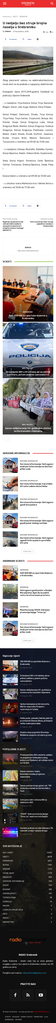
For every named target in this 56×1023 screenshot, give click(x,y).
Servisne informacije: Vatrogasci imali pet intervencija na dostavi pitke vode (36, 466)
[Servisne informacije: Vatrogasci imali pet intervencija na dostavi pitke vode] (10, 465)
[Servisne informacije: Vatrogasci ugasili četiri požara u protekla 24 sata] (10, 539)
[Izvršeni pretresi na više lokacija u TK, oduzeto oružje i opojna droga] (10, 832)
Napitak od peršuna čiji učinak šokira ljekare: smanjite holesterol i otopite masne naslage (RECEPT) (13, 226)
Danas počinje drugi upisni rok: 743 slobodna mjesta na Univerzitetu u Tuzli (35, 788)
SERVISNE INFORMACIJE (29, 461)
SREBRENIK (23, 16)
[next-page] (8, 439)
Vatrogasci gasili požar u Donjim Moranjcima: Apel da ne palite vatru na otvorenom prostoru (36, 592)
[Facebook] (15, 995)
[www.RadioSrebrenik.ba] (28, 941)
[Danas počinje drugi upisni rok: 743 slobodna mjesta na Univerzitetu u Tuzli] (10, 789)
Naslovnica (7, 16)
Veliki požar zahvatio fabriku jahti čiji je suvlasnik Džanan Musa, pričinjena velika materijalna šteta (36, 721)
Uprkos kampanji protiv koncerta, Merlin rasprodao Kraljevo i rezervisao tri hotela (34, 706)
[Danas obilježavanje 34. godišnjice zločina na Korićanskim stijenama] (28, 406)
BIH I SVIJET (27, 368)
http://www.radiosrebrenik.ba (28, 250)
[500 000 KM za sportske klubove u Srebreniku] (28, 294)
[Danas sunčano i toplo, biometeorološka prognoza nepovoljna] (10, 775)
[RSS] (28, 995)
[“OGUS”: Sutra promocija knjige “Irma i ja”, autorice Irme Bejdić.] (10, 818)
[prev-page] (4, 439)
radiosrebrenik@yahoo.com (34, 973)
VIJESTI (15, 16)
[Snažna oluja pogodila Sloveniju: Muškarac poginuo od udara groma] (10, 736)
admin (8, 31)
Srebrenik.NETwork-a (41, 1012)
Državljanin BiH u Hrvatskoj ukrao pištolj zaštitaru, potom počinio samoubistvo (28, 373)
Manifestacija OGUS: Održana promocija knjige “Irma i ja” (35, 611)
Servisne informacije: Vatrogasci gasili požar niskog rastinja (36, 521)
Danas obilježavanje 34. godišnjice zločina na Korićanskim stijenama (28, 429)
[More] (38, 39)
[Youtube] (40, 995)
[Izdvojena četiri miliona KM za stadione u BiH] (10, 804)
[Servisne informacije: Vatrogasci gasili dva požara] (10, 502)
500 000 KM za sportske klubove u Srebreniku (28, 317)
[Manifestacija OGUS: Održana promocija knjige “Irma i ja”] (10, 610)
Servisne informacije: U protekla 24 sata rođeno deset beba (36, 485)
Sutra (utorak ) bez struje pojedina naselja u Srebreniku (41, 224)
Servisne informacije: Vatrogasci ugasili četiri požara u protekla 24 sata (36, 540)
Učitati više (27, 551)
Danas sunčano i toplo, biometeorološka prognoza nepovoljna (32, 774)
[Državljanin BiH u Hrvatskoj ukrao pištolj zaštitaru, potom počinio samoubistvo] (28, 350)
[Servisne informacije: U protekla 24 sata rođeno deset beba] (10, 483)
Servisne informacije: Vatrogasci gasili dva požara (36, 503)
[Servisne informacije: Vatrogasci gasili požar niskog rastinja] (10, 520)
